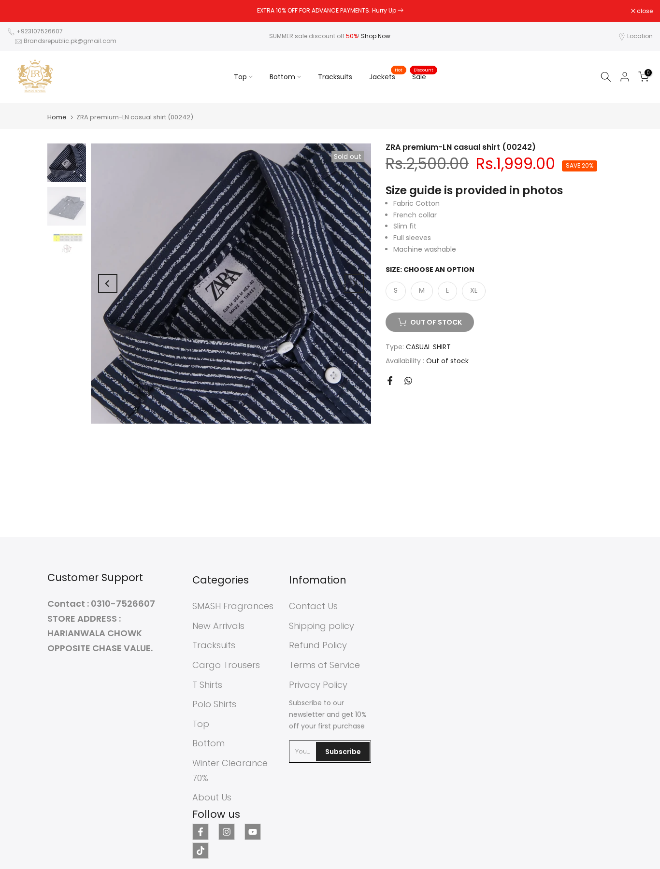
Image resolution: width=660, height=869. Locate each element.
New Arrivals (218, 626)
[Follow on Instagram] (226, 832)
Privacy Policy (318, 685)
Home (57, 117)
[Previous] (107, 283)
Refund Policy (318, 645)
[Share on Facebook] (390, 380)
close (20, 11)
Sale (422, 76)
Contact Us (313, 606)
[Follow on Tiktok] (200, 850)
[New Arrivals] (400, 10)
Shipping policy (321, 626)
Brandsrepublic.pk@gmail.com (70, 41)
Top (240, 77)
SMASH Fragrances (232, 606)
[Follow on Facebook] (200, 832)
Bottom (282, 77)
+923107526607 (39, 31)
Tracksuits (335, 77)
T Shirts (207, 685)
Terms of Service (324, 665)
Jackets (385, 76)
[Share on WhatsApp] (408, 380)
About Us (211, 797)
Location (640, 36)
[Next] (354, 283)
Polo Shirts (214, 704)
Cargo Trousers (226, 665)
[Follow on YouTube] (252, 832)
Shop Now (375, 36)
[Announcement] (330, 10)
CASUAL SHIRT (428, 347)
